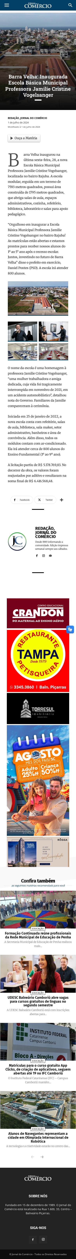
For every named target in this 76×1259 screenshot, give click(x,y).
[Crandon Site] (38, 627)
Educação (38, 929)
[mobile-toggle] (6, 5)
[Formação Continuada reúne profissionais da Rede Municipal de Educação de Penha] (38, 909)
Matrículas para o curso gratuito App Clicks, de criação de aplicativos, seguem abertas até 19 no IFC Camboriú (38, 1069)
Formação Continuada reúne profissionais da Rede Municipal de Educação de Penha (38, 935)
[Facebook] (36, 554)
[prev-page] (33, 1157)
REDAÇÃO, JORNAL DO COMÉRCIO (27, 118)
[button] (70, 5)
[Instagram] (43, 554)
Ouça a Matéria (26, 138)
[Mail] (50, 554)
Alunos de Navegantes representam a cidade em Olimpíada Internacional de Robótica (38, 1138)
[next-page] (42, 1157)
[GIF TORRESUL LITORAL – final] (38, 723)
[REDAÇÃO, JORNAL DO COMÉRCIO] (19, 541)
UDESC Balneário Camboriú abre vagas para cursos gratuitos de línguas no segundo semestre (38, 1001)
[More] (61, 500)
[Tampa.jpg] (38, 691)
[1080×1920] (38, 834)
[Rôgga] (38, 866)
